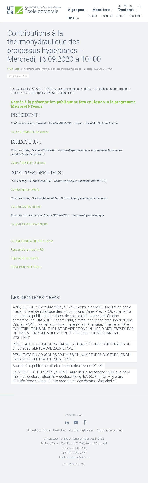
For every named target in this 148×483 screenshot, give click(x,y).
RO (130, 6)
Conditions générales (81, 430)
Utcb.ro (120, 16)
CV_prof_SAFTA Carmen (26, 206)
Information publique (38, 430)
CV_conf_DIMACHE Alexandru (29, 132)
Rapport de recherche (25, 258)
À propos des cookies (109, 430)
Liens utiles (59, 430)
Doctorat (126, 9)
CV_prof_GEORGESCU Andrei (29, 224)
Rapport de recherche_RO (27, 249)
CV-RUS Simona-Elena (25, 189)
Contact (93, 16)
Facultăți (134, 16)
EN (119, 6)
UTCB (10, 69)
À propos (76, 9)
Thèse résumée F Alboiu (26, 266)
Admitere (101, 9)
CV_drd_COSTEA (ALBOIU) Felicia (32, 241)
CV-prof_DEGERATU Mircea (28, 162)
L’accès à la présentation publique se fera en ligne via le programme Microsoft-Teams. (73, 103)
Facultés (106, 16)
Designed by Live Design (74, 464)
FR (124, 6)
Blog (17, 69)
